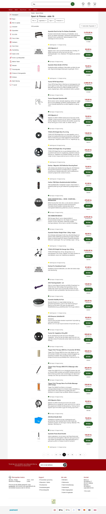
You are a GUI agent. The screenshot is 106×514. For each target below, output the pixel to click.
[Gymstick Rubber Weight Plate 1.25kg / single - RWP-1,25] (39, 235)
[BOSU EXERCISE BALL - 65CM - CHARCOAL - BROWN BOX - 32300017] (39, 202)
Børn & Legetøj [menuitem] (16, 23)
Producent (59, 20)
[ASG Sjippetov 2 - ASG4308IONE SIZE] (39, 118)
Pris (33, 20)
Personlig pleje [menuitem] (16, 69)
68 (80, 454)
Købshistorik (66, 487)
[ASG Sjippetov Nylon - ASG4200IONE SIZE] (39, 403)
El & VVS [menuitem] (14, 34)
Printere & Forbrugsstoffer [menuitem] (19, 73)
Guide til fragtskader (68, 492)
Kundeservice (43, 485)
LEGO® (35, 10)
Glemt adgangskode (68, 490)
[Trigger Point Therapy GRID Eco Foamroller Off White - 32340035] (39, 353)
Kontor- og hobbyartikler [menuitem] (18, 57)
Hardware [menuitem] (14, 42)
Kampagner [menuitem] (15, 14)
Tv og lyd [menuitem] (14, 85)
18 (72, 454)
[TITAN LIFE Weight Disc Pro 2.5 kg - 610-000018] (39, 135)
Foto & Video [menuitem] (15, 38)
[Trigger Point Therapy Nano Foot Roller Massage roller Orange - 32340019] (39, 386)
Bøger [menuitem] (13, 19)
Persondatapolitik (44, 490)
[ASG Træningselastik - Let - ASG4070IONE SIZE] (39, 286)
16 (64, 454)
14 (56, 454)
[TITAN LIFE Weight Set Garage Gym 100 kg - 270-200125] (39, 252)
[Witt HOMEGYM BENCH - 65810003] (39, 219)
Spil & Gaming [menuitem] (16, 81)
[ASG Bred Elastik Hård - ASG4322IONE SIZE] (39, 420)
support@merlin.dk (30, 486)
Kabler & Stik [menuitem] (15, 54)
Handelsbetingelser (45, 487)
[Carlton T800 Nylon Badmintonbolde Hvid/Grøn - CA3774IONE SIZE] (39, 185)
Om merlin (87, 491)
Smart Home (23, 10)
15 (60, 454)
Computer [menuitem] (14, 26)
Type (50, 20)
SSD (30, 10)
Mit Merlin (65, 480)
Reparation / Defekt (45, 482)
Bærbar (10, 10)
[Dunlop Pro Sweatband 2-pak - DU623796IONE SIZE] (39, 269)
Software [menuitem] (14, 77)
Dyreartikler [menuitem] (15, 30)
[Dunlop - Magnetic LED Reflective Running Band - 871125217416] (39, 168)
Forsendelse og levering (46, 480)
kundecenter (12, 486)
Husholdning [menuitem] (15, 50)
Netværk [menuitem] (14, 65)
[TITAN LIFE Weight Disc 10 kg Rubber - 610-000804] (39, 152)
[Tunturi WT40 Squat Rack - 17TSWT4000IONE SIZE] (39, 85)
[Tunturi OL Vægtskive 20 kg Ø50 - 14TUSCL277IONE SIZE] (39, 336)
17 (68, 454)
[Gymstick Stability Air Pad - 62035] (39, 302)
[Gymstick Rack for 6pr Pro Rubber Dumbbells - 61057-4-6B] (39, 34)
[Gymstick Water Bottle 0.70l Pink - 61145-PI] (39, 68)
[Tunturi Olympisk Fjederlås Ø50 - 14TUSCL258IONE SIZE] (39, 101)
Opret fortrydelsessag (68, 485)
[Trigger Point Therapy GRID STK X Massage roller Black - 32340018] (39, 370)
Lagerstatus (42, 20)
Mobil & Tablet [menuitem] (16, 61)
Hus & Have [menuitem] (15, 46)
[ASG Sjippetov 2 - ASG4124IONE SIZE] (39, 51)
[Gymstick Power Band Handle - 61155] (39, 437)
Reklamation (66, 482)
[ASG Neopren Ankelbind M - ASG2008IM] (39, 319)
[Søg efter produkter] (72, 4)
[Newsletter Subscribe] (65, 465)
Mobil (16, 10)
